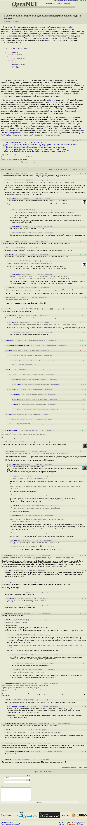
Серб (15, 360)
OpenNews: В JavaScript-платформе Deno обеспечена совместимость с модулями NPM (37, 151)
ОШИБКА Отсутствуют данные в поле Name (19, 723)
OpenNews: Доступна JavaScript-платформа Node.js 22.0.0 (26, 146)
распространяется (13, 133)
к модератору (43, 173)
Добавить (63, 824)
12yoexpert (9, 582)
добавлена (51, 100)
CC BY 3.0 (12, 155)
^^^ (31, 180)
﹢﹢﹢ (30, 173)
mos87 (16, 540)
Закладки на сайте (7, 822)
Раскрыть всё (76, 169)
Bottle (11, 414)
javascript (21, 159)
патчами (56, 135)
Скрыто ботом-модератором (30, 340)
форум (59, 3)
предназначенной (64, 27)
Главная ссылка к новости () (26, 142)
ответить (25, 173)
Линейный (63, 169)
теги (64, 3)
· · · (34, 173)
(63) (13, 169)
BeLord (16, 404)
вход (66, 0)
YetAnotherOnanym (11, 430)
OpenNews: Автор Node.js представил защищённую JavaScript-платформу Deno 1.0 (35, 149)
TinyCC (48, 40)
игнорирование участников (69, 767)
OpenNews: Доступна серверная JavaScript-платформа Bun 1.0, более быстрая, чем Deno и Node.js (41, 144)
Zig (81, 130)
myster (11, 297)
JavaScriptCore (6, 135)
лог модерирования (82, 767)
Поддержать (71, 824)
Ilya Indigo (9, 442)
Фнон (13, 355)
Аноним (8, 173)
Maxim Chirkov (80, 822)
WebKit (33, 135)
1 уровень (55, 169)
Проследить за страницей (10, 824)
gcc (26, 159)
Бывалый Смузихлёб (12, 683)
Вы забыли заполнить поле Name (15, 309)
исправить (74, 140)
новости (49, 3)
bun (15, 159)
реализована (6, 31)
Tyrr (10, 570)
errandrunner (18, 654)
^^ (28, 180)
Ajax (49, 169)
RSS (83, 169)
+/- (70, 169)
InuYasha (8, 759)
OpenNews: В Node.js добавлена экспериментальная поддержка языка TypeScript (35, 147)
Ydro (10, 350)
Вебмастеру (81, 824)
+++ (54, 3)
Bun (15, 27)
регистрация (72, 0)
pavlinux (14, 198)
